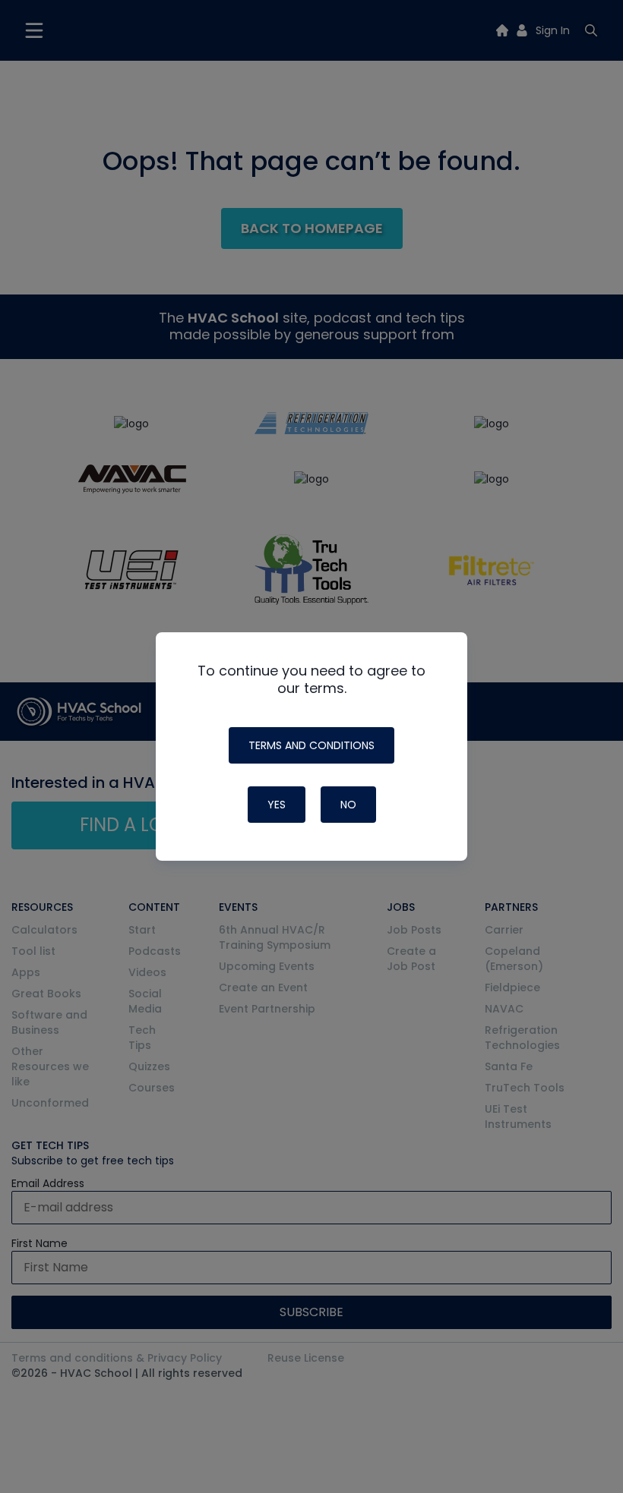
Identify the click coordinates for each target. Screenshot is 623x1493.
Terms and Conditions (311, 745)
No (348, 804)
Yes (276, 804)
